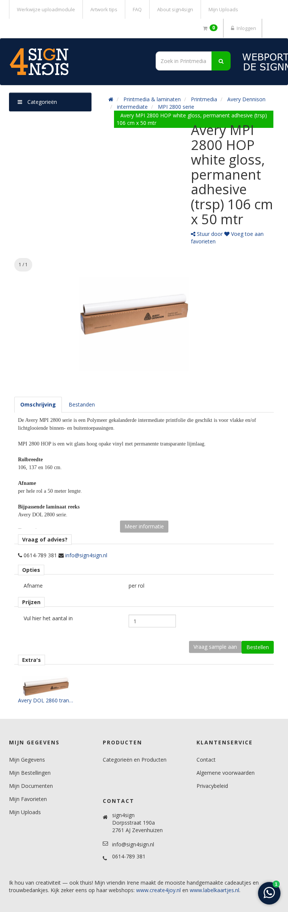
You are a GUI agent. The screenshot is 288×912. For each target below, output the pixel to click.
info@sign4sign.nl (86, 555)
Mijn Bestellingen (30, 772)
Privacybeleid (212, 785)
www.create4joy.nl (158, 890)
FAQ (137, 9)
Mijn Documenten (31, 785)
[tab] (38, 404)
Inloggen (246, 28)
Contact (206, 759)
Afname (33, 585)
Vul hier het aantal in (48, 618)
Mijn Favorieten (28, 798)
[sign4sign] (74, 62)
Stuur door (209, 233)
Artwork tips (103, 9)
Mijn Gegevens (27, 759)
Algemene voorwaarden (225, 772)
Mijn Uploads (223, 9)
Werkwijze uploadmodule (46, 9)
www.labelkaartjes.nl (214, 890)
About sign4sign (175, 9)
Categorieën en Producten (134, 759)
